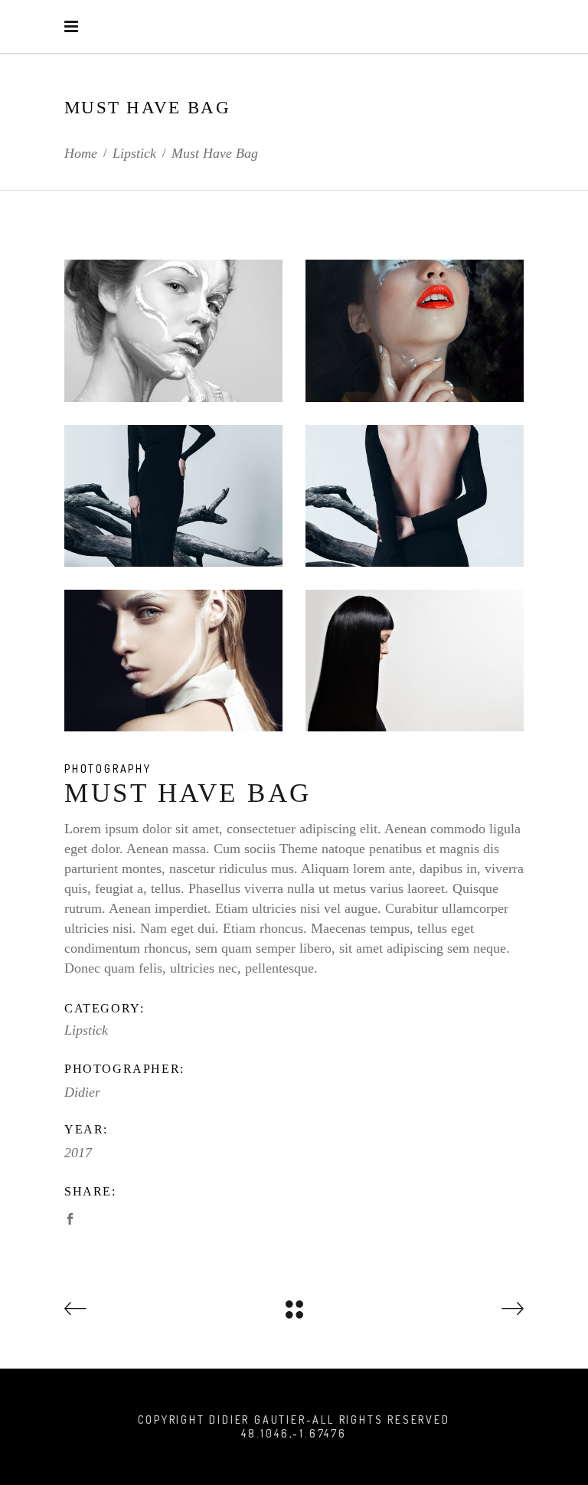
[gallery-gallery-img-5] (173, 496)
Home (80, 153)
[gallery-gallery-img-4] (414, 496)
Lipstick (134, 153)
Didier (82, 1092)
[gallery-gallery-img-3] (173, 660)
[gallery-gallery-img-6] (414, 660)
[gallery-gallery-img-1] (414, 330)
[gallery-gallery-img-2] (173, 330)
